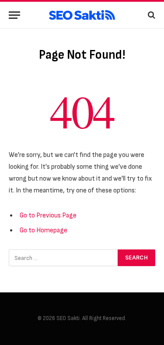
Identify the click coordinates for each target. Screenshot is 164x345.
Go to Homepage (43, 230)
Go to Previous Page (48, 215)
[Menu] (14, 15)
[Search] (150, 15)
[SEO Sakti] (82, 15)
